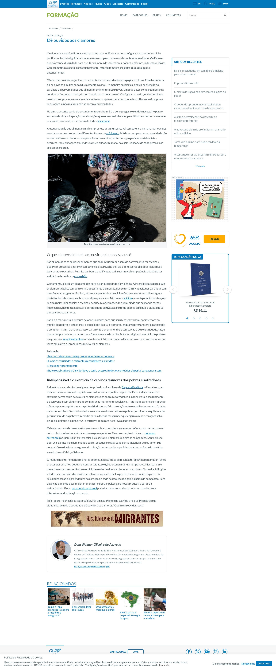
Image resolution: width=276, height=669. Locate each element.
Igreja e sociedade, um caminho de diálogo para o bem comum (198, 72)
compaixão (80, 276)
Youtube (206, 652)
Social (144, 3)
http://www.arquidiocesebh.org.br (92, 566)
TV (199, 4)
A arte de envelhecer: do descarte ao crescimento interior (195, 118)
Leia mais (164, 665)
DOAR (135, 652)
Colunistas (173, 15)
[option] (200, 289)
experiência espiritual (84, 488)
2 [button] (194, 318)
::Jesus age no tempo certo (62, 365)
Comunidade (132, 3)
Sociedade (66, 28)
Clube (107, 3)
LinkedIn (224, 652)
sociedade (104, 121)
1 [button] (187, 318)
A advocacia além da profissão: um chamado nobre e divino (200, 131)
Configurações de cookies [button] (226, 663)
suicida (128, 298)
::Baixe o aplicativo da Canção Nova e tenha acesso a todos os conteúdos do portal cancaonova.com (104, 370)
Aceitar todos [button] (264, 663)
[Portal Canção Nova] (53, 4)
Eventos (64, 3)
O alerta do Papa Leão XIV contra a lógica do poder (200, 93)
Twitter (197, 652)
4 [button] (206, 318)
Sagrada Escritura (132, 387)
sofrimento (112, 133)
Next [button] (227, 290)
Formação (76, 3)
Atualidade (53, 28)
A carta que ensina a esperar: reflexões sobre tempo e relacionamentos (200, 156)
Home (123, 15)
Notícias (88, 3)
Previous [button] (173, 290)
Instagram (215, 652)
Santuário (118, 3)
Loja (225, 4)
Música (98, 3)
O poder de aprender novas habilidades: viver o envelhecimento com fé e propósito (198, 106)
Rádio (212, 4)
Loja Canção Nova (187, 256)
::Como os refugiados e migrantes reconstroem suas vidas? (81, 360)
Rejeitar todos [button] (248, 663)
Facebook (188, 652)
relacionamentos (73, 339)
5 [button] (213, 318)
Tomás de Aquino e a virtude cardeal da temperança (197, 143)
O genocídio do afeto (186, 83)
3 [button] (200, 318)
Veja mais (200, 166)
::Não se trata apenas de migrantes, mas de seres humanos (80, 356)
